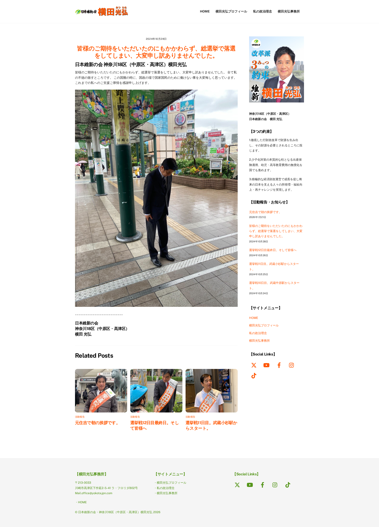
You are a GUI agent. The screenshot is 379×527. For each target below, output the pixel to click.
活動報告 (80, 416)
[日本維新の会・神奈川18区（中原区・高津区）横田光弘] (101, 14)
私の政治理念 (262, 11)
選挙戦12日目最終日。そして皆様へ (272, 250)
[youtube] (267, 365)
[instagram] (292, 365)
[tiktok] (254, 375)
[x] (254, 365)
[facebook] (279, 365)
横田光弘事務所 (289, 11)
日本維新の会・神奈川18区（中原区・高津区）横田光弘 (115, 512)
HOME (205, 11)
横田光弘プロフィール (231, 11)
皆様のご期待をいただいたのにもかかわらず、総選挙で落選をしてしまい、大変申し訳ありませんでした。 (156, 52)
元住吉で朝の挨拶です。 (97, 422)
